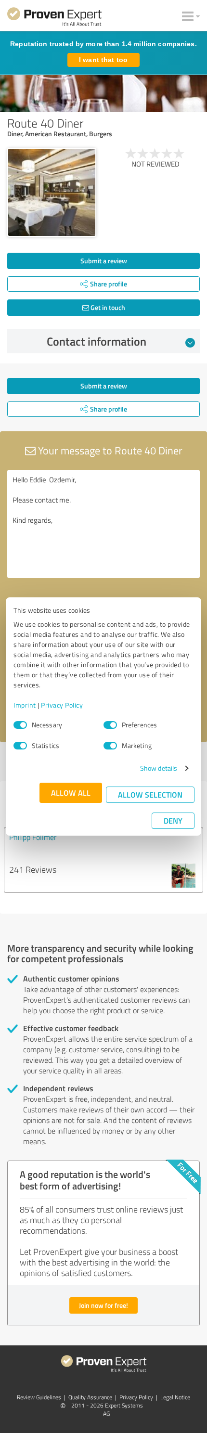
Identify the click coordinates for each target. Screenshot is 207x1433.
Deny (173, 820)
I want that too (103, 60)
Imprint (24, 705)
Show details (158, 768)
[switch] (110, 725)
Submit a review (103, 260)
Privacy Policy (62, 705)
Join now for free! (103, 1305)
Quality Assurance (90, 1397)
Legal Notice (175, 1397)
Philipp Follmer (32, 837)
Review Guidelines (39, 1397)
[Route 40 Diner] (51, 192)
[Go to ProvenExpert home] (54, 18)
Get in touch (107, 307)
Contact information (96, 341)
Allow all (71, 792)
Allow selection (150, 794)
